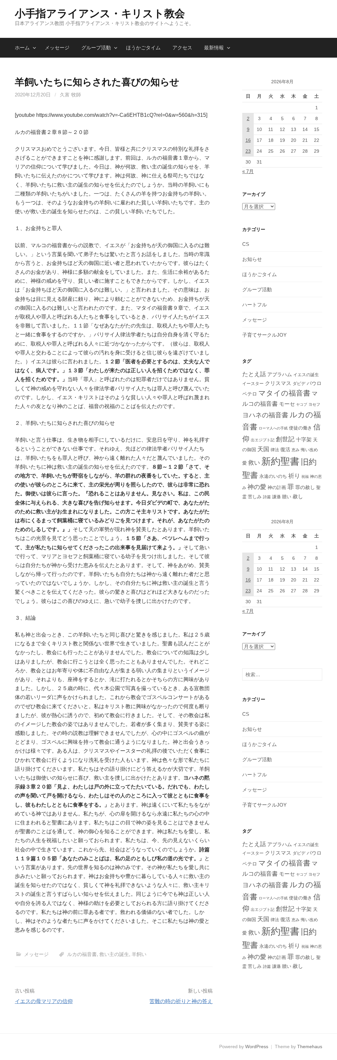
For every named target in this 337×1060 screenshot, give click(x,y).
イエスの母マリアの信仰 (44, 1001)
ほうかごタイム (143, 47)
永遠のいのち (273, 476)
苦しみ (255, 496)
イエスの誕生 (306, 374)
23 (248, 151)
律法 (275, 449)
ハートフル (254, 304)
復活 (285, 449)
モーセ (287, 404)
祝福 (305, 476)
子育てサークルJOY (264, 335)
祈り (294, 476)
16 (248, 140)
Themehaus (309, 1046)
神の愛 (256, 486)
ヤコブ (301, 404)
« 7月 (248, 171)
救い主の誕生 (114, 954)
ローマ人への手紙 (273, 428)
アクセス (182, 47)
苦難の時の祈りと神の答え (181, 1001)
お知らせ (252, 259)
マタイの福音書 (284, 393)
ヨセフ (314, 404)
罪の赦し (305, 487)
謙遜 (276, 497)
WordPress (256, 1046)
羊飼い (139, 954)
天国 (263, 449)
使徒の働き (300, 427)
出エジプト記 (262, 440)
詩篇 (267, 497)
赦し (298, 496)
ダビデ (299, 383)
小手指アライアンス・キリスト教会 (100, 13)
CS (245, 244)
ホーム (22, 47)
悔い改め (309, 449)
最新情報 (214, 47)
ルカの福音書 (82, 954)
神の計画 (277, 487)
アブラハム (279, 374)
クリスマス (278, 383)
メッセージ (57, 47)
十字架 (304, 439)
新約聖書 (280, 461)
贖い (286, 496)
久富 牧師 (70, 94)
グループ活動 (96, 47)
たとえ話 (254, 374)
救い (254, 462)
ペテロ (249, 394)
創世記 (285, 439)
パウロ (314, 383)
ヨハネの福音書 (265, 415)
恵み (295, 450)
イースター (253, 383)
